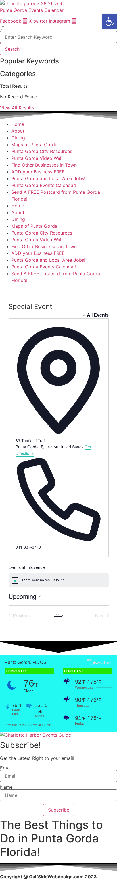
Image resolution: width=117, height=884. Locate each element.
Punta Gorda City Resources (41, 151)
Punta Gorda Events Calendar (32, 10)
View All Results (17, 108)
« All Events (96, 314)
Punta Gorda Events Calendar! (43, 185)
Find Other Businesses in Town (44, 165)
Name (6, 787)
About (17, 131)
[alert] (59, 580)
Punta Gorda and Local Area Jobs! (48, 178)
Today (58, 614)
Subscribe (58, 810)
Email (6, 767)
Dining (18, 138)
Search (12, 49)
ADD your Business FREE (38, 172)
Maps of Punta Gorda (34, 144)
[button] (109, 21)
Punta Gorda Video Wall (36, 158)
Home (17, 124)
